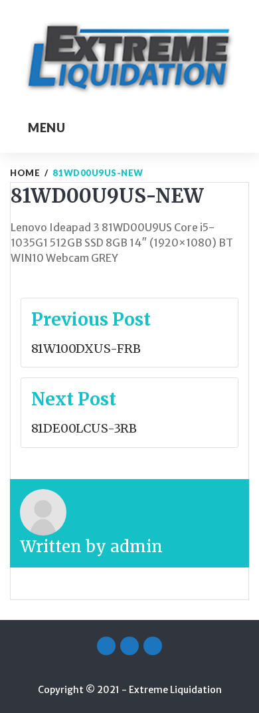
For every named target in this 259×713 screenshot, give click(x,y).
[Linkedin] (152, 646)
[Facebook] (106, 646)
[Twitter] (129, 646)
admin (136, 546)
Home (25, 172)
